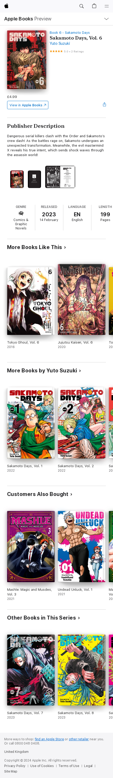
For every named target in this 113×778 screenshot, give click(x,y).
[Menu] (106, 6)
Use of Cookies (42, 766)
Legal (88, 766)
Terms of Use (68, 766)
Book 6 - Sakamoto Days (70, 33)
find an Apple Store (49, 739)
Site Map (10, 771)
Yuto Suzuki (60, 43)
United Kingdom (16, 752)
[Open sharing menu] (104, 105)
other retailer (79, 739)
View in (25, 105)
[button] (81, 6)
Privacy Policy (14, 766)
